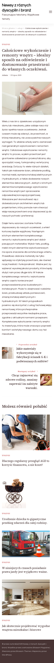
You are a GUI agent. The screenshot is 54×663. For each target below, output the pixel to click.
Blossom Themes (23, 651)
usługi (6, 44)
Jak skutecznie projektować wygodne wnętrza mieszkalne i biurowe (26, 628)
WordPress (7, 655)
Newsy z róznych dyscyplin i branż (16, 7)
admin (5, 75)
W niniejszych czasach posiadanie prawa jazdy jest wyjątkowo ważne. (25, 570)
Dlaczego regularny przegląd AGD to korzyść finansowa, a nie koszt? (25, 463)
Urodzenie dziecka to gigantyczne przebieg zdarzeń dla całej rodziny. (24, 521)
